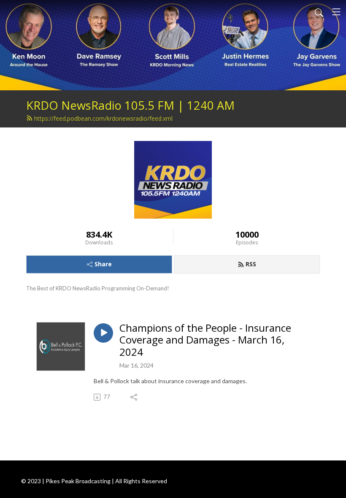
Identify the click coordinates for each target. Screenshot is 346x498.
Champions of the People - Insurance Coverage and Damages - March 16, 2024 (205, 340)
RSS (251, 264)
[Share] (134, 397)
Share (103, 264)
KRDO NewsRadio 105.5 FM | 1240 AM (130, 105)
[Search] (319, 11)
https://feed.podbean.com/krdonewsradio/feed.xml (103, 118)
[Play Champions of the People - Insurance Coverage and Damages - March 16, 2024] (103, 333)
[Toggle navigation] (336, 12)
